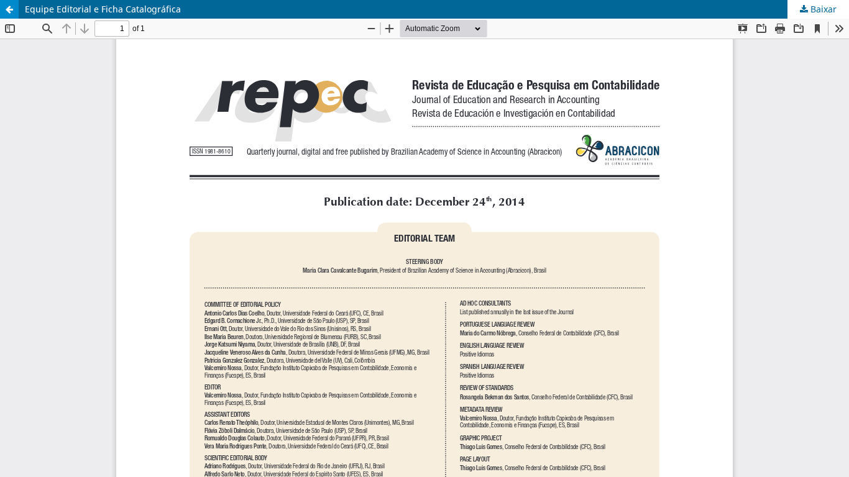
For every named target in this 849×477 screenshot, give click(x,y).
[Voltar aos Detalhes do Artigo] (9, 9)
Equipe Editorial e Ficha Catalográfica (103, 9)
